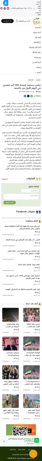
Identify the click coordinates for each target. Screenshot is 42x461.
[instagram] (1, 8)
